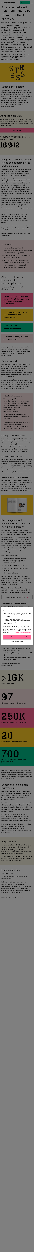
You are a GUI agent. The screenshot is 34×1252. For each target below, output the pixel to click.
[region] (17, 626)
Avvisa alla (10, 636)
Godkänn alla (24, 636)
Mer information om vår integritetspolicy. (20, 632)
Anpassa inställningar (17, 641)
